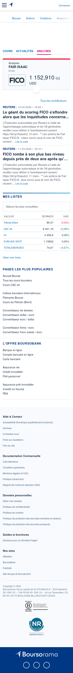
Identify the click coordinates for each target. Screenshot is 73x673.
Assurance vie (11, 367)
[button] (4, 5)
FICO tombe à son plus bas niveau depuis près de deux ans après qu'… (35, 156)
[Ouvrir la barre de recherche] (49, 5)
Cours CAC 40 (11, 285)
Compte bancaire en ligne (18, 354)
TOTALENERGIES (14, 247)
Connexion (64, 5)
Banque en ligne (12, 350)
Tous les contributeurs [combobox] (53, 100)
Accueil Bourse (11, 276)
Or (5, 235)
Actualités (24, 51)
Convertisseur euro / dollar (18, 319)
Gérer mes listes (12, 257)
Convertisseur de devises (18, 310)
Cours (7, 51)
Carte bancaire (11, 359)
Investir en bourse (13, 389)
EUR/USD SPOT (13, 241)
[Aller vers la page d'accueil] (11, 5)
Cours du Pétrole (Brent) (17, 302)
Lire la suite (21, 141)
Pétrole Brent (11, 222)
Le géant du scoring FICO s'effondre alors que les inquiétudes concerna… (36, 114)
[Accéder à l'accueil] (5, 18)
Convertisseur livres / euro (18, 327)
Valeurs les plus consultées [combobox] (22, 206)
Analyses (44, 51)
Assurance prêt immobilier (18, 384)
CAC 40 (8, 229)
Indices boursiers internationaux (22, 293)
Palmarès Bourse (13, 297)
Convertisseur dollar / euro (18, 315)
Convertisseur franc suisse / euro (22, 332)
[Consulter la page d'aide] (54, 5)
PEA (5, 393)
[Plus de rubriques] (67, 51)
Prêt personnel (11, 376)
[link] (28, 422)
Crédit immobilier (13, 372)
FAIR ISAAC (18, 66)
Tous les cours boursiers (17, 280)
